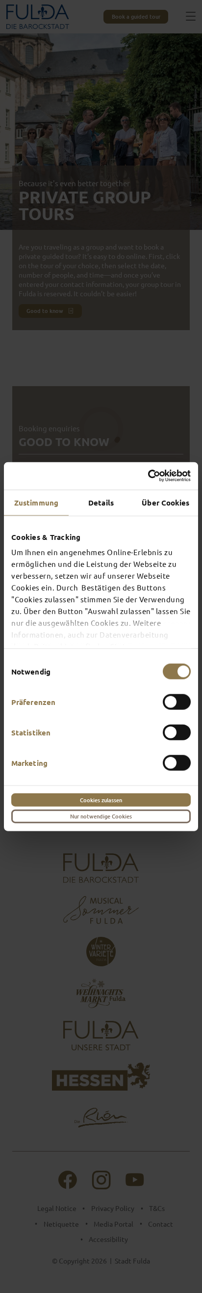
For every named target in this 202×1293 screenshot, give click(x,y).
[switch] (177, 701)
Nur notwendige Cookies (101, 816)
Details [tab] (101, 502)
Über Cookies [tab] (165, 502)
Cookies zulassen (101, 799)
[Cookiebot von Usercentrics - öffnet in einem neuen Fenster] (148, 476)
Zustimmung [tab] (36, 502)
